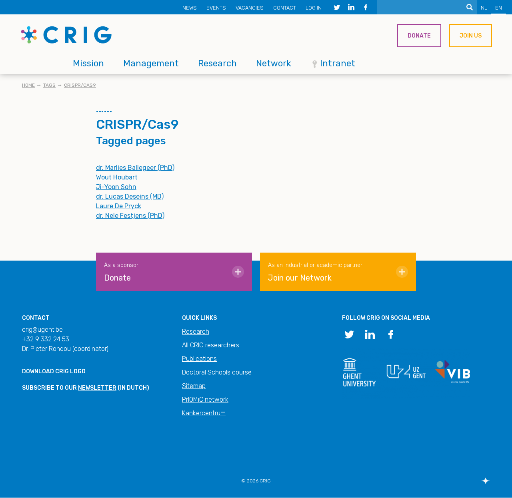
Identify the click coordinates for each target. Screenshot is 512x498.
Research (217, 63)
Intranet (337, 63)
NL (484, 8)
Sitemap (194, 386)
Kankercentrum (204, 413)
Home (28, 85)
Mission (88, 63)
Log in (314, 8)
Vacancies (250, 8)
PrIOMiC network (205, 399)
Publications (199, 359)
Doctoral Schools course (217, 372)
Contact (284, 8)
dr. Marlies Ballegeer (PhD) (135, 167)
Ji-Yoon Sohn (116, 187)
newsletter (97, 387)
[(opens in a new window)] (337, 7)
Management (151, 63)
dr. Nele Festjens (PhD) (130, 215)
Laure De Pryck (118, 206)
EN (498, 8)
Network (273, 63)
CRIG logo (70, 371)
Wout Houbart (117, 177)
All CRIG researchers (210, 345)
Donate (419, 35)
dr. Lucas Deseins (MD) (130, 196)
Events (216, 8)
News (189, 8)
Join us (471, 35)
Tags (49, 85)
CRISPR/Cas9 (80, 85)
